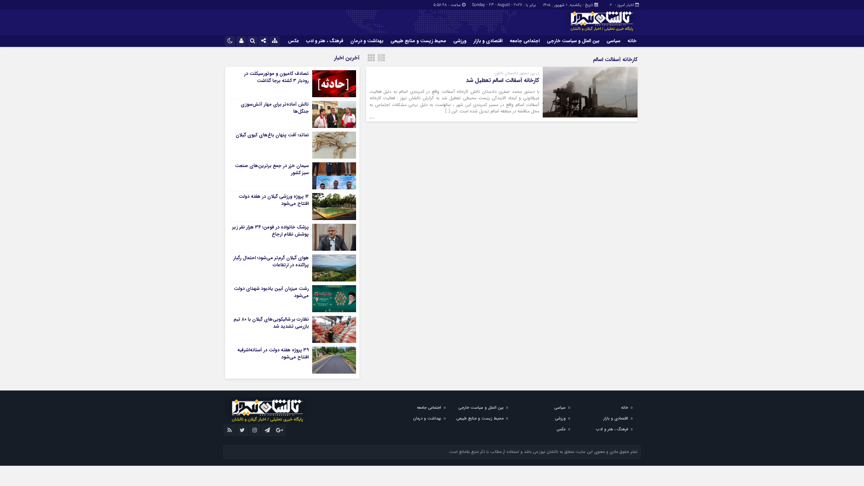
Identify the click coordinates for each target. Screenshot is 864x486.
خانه (632, 41)
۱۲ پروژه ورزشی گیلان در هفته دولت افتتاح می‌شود (274, 200)
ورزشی (459, 41)
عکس (293, 41)
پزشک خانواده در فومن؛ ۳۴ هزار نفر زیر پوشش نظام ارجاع (270, 230)
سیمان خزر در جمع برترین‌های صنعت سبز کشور (272, 169)
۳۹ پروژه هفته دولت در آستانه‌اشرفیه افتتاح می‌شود (273, 353)
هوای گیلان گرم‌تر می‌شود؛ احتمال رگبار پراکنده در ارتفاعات (271, 261)
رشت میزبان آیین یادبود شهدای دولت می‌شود (271, 292)
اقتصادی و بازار (488, 41)
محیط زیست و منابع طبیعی (418, 41)
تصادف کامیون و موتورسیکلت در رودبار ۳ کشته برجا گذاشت (276, 77)
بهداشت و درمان (366, 41)
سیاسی (613, 41)
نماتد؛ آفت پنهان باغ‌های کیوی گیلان (272, 135)
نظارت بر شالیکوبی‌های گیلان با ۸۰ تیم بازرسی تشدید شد (271, 323)
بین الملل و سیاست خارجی (573, 41)
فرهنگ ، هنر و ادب (324, 41)
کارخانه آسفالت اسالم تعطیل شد (502, 80)
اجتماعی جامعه (525, 41)
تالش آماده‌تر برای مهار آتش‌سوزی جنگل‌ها (275, 108)
